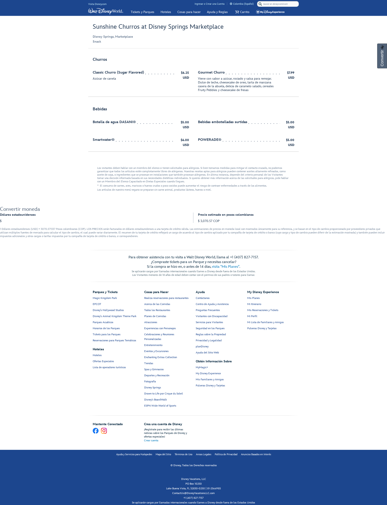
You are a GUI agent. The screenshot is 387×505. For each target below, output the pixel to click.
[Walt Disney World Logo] (105, 11)
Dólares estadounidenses (18, 215)
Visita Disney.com (97, 4)
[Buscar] (260, 4)
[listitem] (193, 75)
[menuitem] (231, 3)
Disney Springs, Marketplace (113, 37)
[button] (241, 12)
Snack (97, 42)
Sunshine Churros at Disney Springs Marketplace (158, 26)
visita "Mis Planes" (225, 267)
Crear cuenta (151, 440)
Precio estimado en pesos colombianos (226, 215)
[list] (193, 102)
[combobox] (278, 4)
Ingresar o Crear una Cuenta (209, 3)
